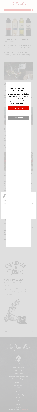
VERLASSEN (18, 118)
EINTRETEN (18, 108)
